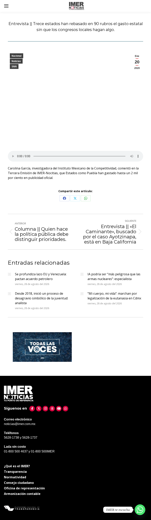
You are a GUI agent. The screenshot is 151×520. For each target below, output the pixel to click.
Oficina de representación (24, 488)
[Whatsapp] (140, 509)
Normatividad (15, 477)
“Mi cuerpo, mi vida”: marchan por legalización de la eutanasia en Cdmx (114, 295)
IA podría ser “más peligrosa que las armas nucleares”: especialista (113, 276)
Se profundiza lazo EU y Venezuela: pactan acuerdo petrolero (40, 276)
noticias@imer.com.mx (19, 424)
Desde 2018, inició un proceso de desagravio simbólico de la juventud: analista (41, 298)
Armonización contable (22, 494)
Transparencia (15, 472)
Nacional (16, 56)
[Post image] (9, 274)
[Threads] (52, 408)
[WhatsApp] (65, 408)
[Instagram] (45, 408)
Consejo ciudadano (19, 483)
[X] (38, 408)
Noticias (16, 61)
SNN (14, 66)
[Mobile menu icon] (6, 6)
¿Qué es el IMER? (17, 466)
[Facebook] (32, 408)
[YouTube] (59, 408)
